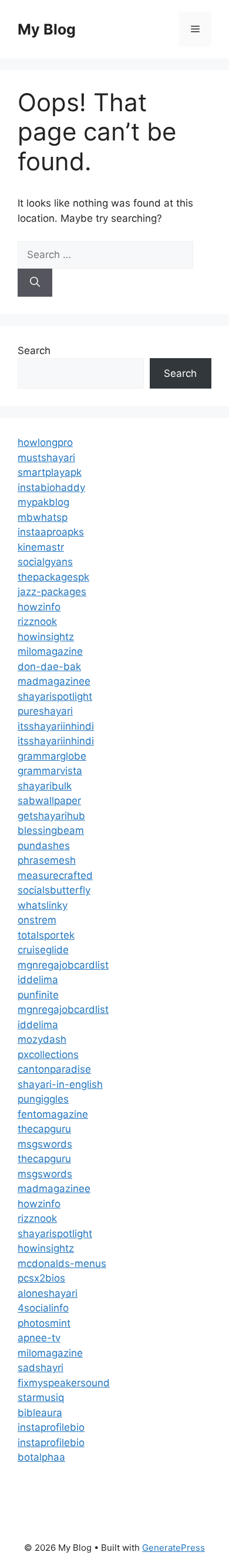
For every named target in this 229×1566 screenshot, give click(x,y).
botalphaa (41, 1457)
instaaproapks (51, 532)
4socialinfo (43, 1308)
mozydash (42, 1039)
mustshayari (46, 457)
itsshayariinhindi (56, 726)
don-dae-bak (49, 666)
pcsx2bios (41, 1278)
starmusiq (41, 1397)
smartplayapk (50, 472)
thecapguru (44, 1129)
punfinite (38, 995)
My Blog (47, 29)
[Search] (35, 283)
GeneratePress (173, 1547)
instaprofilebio (51, 1427)
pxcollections (48, 1054)
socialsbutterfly (54, 890)
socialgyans (45, 562)
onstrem (37, 920)
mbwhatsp (43, 517)
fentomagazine (53, 1114)
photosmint (44, 1323)
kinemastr (41, 547)
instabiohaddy (51, 487)
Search (34, 350)
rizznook (37, 621)
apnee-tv (39, 1338)
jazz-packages (52, 591)
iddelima (38, 979)
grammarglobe (52, 756)
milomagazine (50, 651)
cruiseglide (43, 950)
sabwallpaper (49, 800)
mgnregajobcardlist (63, 965)
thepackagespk (53, 577)
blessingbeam (51, 830)
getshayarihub (51, 816)
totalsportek (46, 935)
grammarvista (50, 771)
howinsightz (46, 637)
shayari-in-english (60, 1084)
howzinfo (39, 607)
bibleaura (40, 1413)
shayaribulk (45, 786)
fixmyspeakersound (64, 1383)
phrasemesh (47, 860)
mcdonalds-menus (62, 1263)
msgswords (45, 1144)
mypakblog (43, 502)
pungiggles (43, 1099)
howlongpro (45, 442)
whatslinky (43, 905)
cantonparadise (54, 1069)
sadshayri (40, 1367)
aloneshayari (48, 1293)
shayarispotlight (55, 696)
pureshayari (45, 711)
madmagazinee (54, 681)
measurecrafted (55, 875)
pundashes (44, 845)
